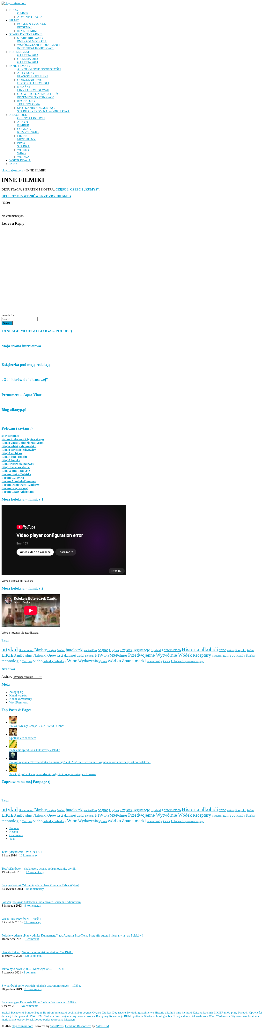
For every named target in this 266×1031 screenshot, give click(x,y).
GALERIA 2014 (27, 62)
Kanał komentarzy (20, 699)
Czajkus (126, 650)
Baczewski (26, 650)
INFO (13, 163)
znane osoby (154, 661)
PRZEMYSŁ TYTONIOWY (35, 97)
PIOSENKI (24, 27)
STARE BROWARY (30, 37)
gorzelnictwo (171, 650)
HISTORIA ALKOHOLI (33, 83)
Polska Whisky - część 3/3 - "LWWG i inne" (36, 726)
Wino (72, 660)
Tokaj (30, 662)
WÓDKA (23, 156)
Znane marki (134, 660)
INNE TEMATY (20, 65)
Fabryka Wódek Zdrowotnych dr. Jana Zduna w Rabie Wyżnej (40, 885)
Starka (250, 655)
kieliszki (230, 650)
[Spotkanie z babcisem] (13, 734)
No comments (33, 955)
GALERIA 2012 (27, 55)
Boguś (51, 650)
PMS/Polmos (117, 655)
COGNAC (24, 128)
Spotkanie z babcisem (22, 738)
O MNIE (22, 13)
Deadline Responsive (78, 1026)
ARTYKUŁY (26, 72)
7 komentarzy (32, 922)
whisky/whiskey (54, 661)
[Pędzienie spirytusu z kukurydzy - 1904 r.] (13, 746)
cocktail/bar (90, 650)
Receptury (202, 655)
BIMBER (23, 125)
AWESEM (102, 1026)
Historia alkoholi (200, 649)
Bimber (40, 650)
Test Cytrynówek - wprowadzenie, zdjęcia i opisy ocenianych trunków (52, 774)
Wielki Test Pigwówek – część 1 (21, 918)
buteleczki (75, 649)
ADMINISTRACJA (30, 16)
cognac (103, 650)
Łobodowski (178, 661)
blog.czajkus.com (12, 170)
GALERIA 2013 (27, 58)
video (38, 661)
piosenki (89, 655)
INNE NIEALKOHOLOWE (35, 48)
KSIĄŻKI (23, 86)
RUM (226, 655)
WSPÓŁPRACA (20, 160)
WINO (21, 153)
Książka (240, 650)
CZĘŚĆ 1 (62, 189)
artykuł (10, 649)
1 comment (32, 939)
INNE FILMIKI (27, 30)
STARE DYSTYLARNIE (25, 34)
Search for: (8, 315)
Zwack (166, 661)
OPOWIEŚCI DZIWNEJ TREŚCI (38, 93)
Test (24, 661)
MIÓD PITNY (26, 139)
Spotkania (237, 655)
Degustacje (141, 650)
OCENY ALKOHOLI (31, 118)
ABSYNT (23, 121)
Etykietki (156, 650)
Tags (12, 838)
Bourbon (61, 650)
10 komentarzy (35, 888)
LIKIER (22, 135)
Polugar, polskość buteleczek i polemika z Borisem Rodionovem (41, 902)
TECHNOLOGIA (28, 104)
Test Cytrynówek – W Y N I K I (22, 852)
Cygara (114, 650)
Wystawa (103, 661)
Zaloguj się (16, 692)
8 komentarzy (32, 905)
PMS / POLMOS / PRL (32, 41)
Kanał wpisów (18, 695)
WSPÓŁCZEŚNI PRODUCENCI (38, 44)
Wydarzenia (88, 661)
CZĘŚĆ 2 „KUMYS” (84, 189)
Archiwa (7, 676)
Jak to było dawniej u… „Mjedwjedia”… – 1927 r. (33, 969)
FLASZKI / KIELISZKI (32, 76)
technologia (12, 661)
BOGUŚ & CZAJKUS (31, 23)
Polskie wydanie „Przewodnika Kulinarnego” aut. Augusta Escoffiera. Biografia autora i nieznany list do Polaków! (72, 935)
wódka (114, 660)
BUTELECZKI (19, 51)
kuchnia (250, 650)
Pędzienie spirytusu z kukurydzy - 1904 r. (34, 750)
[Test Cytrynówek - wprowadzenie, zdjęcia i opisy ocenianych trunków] (13, 770)
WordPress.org (18, 702)
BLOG (13, 9)
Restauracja (217, 655)
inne (222, 650)
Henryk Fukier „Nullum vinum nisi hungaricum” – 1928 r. (37, 952)
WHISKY (23, 149)
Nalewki (40, 655)
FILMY (14, 20)
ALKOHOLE (18, 114)
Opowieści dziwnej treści (65, 655)
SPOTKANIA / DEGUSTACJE (37, 107)
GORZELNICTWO (29, 79)
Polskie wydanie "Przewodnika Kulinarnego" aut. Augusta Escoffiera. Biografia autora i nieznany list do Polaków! (80, 762)
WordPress (56, 1026)
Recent (13, 831)
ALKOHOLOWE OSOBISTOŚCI (39, 69)
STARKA (23, 146)
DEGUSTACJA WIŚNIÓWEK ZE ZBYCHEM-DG (36, 196)
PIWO (21, 142)
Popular (14, 828)
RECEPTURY (26, 100)
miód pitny (25, 655)
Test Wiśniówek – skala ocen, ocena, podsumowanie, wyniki (39, 868)
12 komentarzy (28, 855)
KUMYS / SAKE (28, 132)
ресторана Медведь (194, 662)
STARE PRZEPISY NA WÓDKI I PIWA (43, 111)
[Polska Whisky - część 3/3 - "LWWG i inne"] (13, 722)
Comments (16, 835)
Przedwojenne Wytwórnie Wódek (160, 655)
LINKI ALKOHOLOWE (33, 90)
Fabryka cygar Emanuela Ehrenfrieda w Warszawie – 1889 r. (39, 1002)
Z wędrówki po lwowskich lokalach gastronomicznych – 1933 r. (41, 985)
